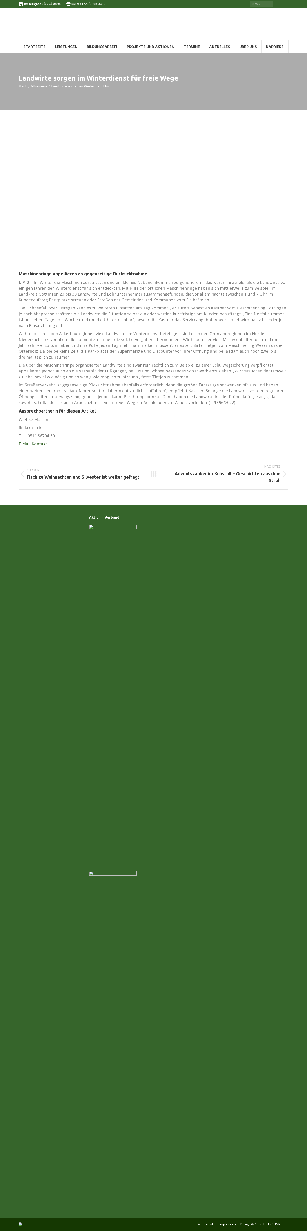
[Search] (269, 4)
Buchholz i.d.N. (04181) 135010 (88, 4)
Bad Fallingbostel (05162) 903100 (42, 4)
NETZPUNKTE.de (275, 1224)
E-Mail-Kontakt (33, 443)
